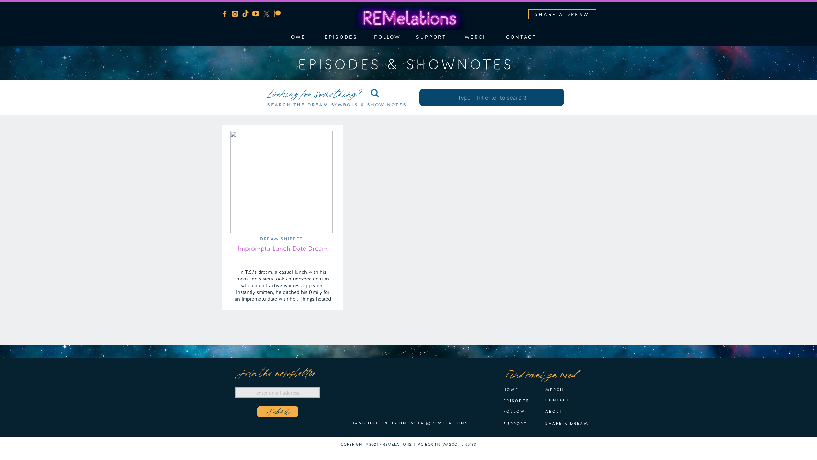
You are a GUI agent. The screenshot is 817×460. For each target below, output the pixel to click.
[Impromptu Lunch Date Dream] (281, 182)
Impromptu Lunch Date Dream (282, 248)
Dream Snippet (281, 238)
